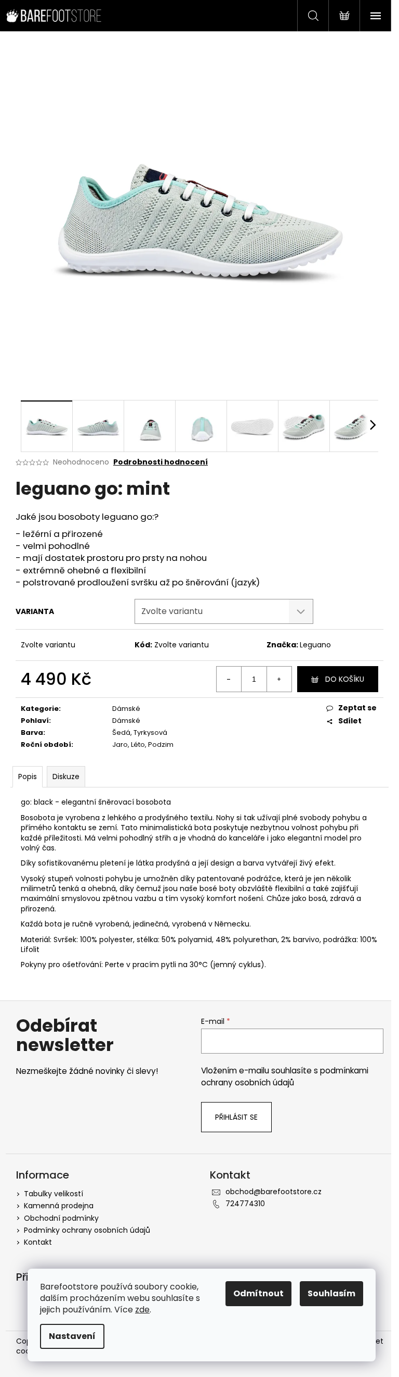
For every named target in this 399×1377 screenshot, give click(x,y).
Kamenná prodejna (59, 1205)
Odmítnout (258, 1293)
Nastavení (72, 1336)
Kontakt (38, 1242)
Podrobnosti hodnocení (160, 462)
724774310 (245, 1203)
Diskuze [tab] (65, 776)
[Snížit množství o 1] (229, 679)
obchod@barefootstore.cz (273, 1191)
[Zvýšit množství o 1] (279, 679)
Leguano (315, 645)
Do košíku (344, 679)
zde (142, 1310)
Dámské (126, 708)
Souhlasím (331, 1293)
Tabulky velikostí (53, 1193)
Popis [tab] (27, 776)
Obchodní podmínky (61, 1218)
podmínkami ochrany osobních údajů (284, 1076)
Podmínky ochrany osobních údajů (87, 1230)
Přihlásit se (236, 1117)
